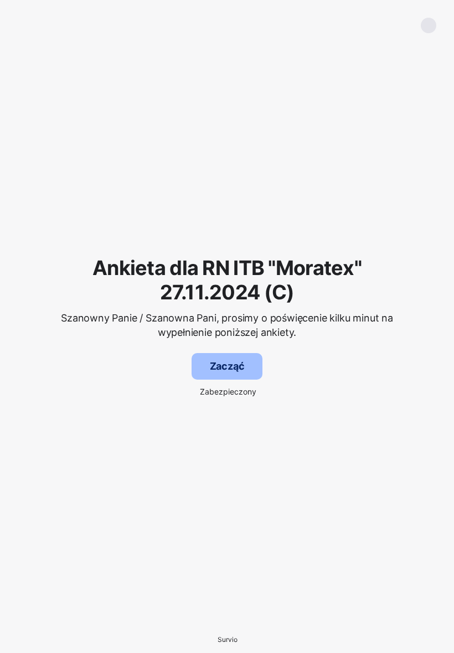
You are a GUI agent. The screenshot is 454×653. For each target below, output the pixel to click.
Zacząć (227, 366)
